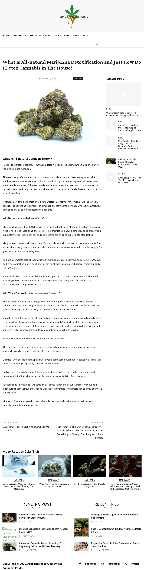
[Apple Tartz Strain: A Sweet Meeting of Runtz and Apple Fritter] (111, 125)
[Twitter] (126, 564)
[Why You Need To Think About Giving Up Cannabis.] (54, 466)
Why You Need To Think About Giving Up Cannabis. (54, 485)
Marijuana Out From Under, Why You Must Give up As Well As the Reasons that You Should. (125, 486)
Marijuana (78, 78)
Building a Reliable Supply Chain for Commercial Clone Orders (127, 163)
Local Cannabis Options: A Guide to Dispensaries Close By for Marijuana (19, 486)
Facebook (90, 563)
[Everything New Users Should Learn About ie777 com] (111, 177)
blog (108, 109)
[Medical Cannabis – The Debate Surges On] (89, 466)
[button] (96, 43)
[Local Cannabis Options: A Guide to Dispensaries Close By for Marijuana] (18, 466)
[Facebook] (80, 564)
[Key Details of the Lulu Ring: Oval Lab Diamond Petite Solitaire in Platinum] (111, 141)
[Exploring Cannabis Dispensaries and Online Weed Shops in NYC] (9, 540)
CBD (120, 155)
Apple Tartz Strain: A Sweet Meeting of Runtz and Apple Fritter (129, 127)
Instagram (114, 563)
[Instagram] (103, 564)
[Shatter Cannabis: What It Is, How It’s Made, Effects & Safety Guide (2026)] (81, 532)
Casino (121, 174)
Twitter (135, 563)
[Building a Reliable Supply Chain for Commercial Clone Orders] (111, 159)
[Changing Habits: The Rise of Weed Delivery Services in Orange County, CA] (9, 517)
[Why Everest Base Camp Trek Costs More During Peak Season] (123, 94)
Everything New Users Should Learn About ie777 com (129, 180)
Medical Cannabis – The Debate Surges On (89, 485)
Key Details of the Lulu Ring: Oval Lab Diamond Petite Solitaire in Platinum (129, 145)
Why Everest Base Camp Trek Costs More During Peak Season (122, 114)
